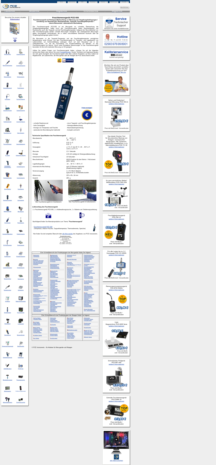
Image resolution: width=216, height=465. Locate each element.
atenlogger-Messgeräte (36, 271)
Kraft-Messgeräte (54, 274)
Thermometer (87, 274)
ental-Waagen (36, 327)
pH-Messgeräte (70, 272)
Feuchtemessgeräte (37, 295)
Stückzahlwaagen (88, 320)
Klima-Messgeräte (54, 277)
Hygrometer (52, 261)
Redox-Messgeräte (71, 283)
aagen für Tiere (88, 330)
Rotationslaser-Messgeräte (70, 286)
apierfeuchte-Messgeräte (70, 268)
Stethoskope (70, 304)
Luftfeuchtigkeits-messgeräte (54, 295)
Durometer (35, 286)
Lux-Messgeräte (53, 298)
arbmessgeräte (36, 294)
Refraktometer (70, 284)
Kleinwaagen (70, 319)
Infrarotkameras (53, 265)
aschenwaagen (87, 323)
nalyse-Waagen (37, 318)
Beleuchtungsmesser (37, 263)
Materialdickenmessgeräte (56, 302)
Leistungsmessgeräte (54, 292)
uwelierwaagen (53, 338)
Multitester (69, 256)
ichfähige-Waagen (37, 335)
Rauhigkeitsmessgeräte (72, 281)
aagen (86, 292)
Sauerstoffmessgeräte (72, 290)
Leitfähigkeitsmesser (54, 290)
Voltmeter (86, 290)
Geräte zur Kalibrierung (38, 309)
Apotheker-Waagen (37, 319)
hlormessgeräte (37, 267)
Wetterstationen (87, 305)
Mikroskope (53, 310)
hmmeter (69, 262)
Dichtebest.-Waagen (37, 328)
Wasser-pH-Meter (88, 296)
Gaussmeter (35, 308)
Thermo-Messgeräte (88, 276)
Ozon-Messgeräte (71, 264)
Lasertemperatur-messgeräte (54, 287)
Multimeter (69, 255)
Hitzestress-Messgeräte (55, 259)
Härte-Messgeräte (54, 256)
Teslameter (86, 275)
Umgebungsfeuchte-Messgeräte (88, 282)
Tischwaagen (87, 324)
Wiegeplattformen (88, 334)
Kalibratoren (53, 272)
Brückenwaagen (36, 324)
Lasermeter (52, 282)
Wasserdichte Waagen (88, 333)
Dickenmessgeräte (37, 273)
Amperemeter (36, 256)
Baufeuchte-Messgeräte (38, 260)
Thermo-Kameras (88, 271)
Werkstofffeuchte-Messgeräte (88, 303)
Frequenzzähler (36, 303)
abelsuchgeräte (53, 271)
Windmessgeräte (87, 306)
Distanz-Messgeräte (37, 278)
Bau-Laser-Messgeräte (38, 261)
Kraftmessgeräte (70, 321)
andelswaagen (53, 327)
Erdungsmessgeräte (37, 291)
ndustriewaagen (53, 334)
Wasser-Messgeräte (88, 295)
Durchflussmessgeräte (38, 285)
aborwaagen (70, 325)
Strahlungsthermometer (89, 256)
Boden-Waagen (36, 323)
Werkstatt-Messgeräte (88, 301)
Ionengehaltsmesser (54, 266)
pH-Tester (69, 273)
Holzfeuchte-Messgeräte (55, 260)
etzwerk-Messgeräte (71, 259)
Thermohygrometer (88, 270)
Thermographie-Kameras (89, 273)
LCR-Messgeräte (54, 288)
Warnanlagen (87, 297)
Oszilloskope (70, 263)
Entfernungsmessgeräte (38, 290)
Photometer (70, 275)
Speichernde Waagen (88, 319)
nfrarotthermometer (54, 264)
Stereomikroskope (71, 303)
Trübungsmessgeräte (88, 278)
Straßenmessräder (88, 259)
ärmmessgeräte (53, 280)
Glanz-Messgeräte (37, 311)
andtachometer (53, 255)
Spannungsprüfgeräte (71, 302)
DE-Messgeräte (87, 286)
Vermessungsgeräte (88, 287)
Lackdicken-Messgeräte (55, 281)
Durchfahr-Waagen (37, 332)
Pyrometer (69, 277)
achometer (87, 264)
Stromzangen (87, 261)
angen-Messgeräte (88, 309)
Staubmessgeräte (70, 305)
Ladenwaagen (70, 327)
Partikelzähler (70, 270)
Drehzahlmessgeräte (37, 282)
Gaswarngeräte (36, 307)
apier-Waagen (70, 333)
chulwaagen (87, 318)
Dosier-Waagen (36, 331)
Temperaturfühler (87, 268)
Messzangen (53, 309)
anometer (52, 301)
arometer (35, 259)
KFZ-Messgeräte (54, 273)
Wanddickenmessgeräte (89, 294)
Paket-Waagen (70, 334)
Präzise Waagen (70, 337)
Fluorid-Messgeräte (37, 302)
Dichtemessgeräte (37, 272)
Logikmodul (21, 323)
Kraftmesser (52, 276)
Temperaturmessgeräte (89, 266)
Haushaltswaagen (54, 328)
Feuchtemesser (36, 298)
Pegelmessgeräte (70, 271)
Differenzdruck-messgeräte (36, 275)
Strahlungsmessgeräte (89, 257)
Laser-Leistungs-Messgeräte (54, 284)
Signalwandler (70, 300)
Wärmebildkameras (88, 300)
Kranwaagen (69, 323)
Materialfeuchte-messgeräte (53, 304)
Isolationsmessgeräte (54, 268)
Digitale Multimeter (37, 277)
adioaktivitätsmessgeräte (73, 280)
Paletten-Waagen (70, 335)
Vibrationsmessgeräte (88, 288)
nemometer (36, 255)
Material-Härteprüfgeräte (55, 306)
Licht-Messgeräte (54, 293)
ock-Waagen (36, 322)
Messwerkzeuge (53, 307)
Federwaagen (53, 318)
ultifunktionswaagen (72, 330)
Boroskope (35, 264)
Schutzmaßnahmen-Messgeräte (71, 297)
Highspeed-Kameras (54, 257)
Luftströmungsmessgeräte (56, 297)
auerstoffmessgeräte (72, 289)
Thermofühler (87, 269)
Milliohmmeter (53, 311)
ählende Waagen (88, 337)
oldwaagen (53, 324)
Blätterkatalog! (15, 19)
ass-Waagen (36, 338)
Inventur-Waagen (54, 335)
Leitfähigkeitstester (54, 291)
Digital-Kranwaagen (37, 330)
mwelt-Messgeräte (88, 280)
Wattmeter (86, 299)
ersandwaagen (87, 327)
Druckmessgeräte (37, 283)
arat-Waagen (70, 318)
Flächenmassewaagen (55, 321)
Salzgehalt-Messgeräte (72, 292)
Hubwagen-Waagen (54, 331)
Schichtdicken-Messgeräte (70, 295)
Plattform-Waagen (71, 336)
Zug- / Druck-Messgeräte (89, 310)
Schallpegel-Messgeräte (72, 293)
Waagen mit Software (88, 331)
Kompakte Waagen (71, 320)
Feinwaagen (52, 319)
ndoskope (35, 289)
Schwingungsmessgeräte (72, 299)
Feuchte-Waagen (53, 320)
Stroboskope (87, 260)
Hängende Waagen (54, 330)
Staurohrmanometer (88, 255)
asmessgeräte (36, 306)
